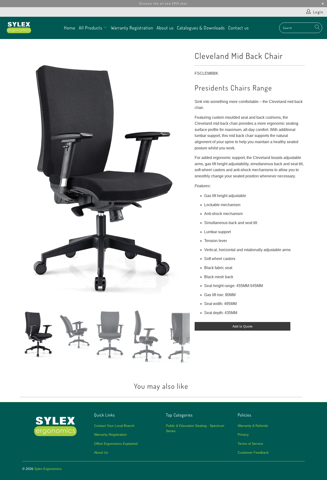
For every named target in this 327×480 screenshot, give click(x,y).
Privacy (243, 434)
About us (165, 28)
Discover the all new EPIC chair (163, 3)
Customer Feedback (253, 452)
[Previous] (26, 175)
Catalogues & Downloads (201, 28)
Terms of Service (250, 444)
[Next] (186, 175)
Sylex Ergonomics (47, 469)
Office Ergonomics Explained (116, 444)
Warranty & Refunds (253, 426)
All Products (91, 28)
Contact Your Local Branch (114, 426)
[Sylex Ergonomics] (19, 28)
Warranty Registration (132, 28)
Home (69, 28)
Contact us (238, 28)
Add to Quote (242, 326)
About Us (101, 452)
